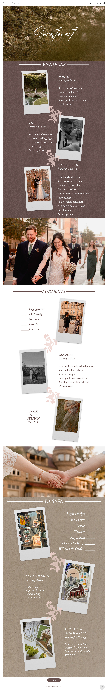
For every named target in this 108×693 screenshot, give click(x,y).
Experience (32, 3)
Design (18, 3)
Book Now (54, 680)
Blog (13, 3)
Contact (38, 3)
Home (4, 3)
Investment (24, 3)
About (9, 3)
